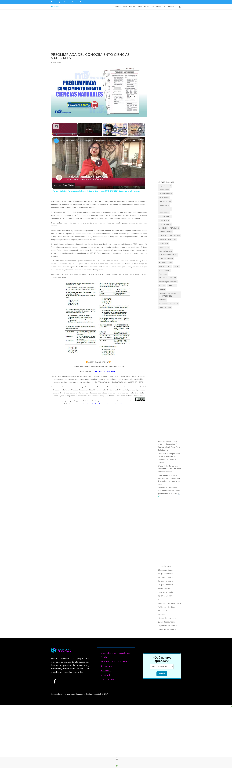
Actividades (106, 675)
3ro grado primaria (165, 573)
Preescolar (106, 670)
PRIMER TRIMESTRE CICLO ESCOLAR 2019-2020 (167, 294)
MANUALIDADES (164, 270)
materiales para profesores (168, 282)
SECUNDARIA (157, 7)
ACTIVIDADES (56, 62)
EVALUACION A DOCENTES (168, 255)
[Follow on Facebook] (55, 681)
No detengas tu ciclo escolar (115, 661)
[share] (140, 139)
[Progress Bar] (64, 133)
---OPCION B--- (111, 371)
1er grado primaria (165, 186)
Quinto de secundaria (166, 622)
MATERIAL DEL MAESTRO (167, 278)
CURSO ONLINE (164, 247)
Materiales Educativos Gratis (169, 603)
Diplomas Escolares (165, 251)
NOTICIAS (162, 285)
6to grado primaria (165, 224)
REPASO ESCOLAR (165, 308)
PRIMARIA (142, 7)
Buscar (162, 674)
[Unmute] (56, 134)
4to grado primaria (165, 209)
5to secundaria (164, 220)
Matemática (163, 274)
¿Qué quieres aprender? (162, 659)
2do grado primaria (165, 194)
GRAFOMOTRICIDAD (165, 262)
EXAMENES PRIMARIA (166, 259)
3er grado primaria (165, 201)
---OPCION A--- (98, 371)
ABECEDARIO (163, 228)
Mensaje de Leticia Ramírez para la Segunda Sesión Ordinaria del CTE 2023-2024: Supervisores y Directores (98, 140)
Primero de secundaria (167, 618)
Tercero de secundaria (167, 629)
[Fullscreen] (75, 134)
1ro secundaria (164, 190)
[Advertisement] (116, 27)
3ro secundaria (164, 205)
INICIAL (132, 7)
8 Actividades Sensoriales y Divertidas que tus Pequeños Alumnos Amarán (169, 469)
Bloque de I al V (164, 588)
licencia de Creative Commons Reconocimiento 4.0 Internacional (107, 404)
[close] (117, 759)
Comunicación (163, 243)
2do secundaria (164, 197)
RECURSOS (162, 300)
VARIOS (171, 7)
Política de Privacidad (166, 607)
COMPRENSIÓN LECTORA (167, 239)
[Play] (53, 134)
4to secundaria (164, 213)
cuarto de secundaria (166, 592)
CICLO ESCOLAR (174, 236)
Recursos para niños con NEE (168, 304)
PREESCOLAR (121, 7)
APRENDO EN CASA (165, 232)
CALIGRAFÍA (163, 236)
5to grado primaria (165, 216)
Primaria (161, 614)
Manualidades (108, 679)
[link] (56, 140)
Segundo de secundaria (167, 625)
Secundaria (106, 666)
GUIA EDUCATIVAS (165, 266)
